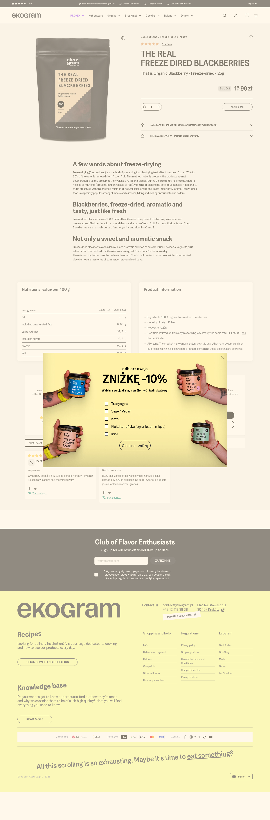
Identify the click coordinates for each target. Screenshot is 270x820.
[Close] (222, 357)
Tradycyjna (119, 403)
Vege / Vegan (121, 411)
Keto (114, 419)
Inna (114, 434)
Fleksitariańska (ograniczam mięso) (138, 426)
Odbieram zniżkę (135, 445)
